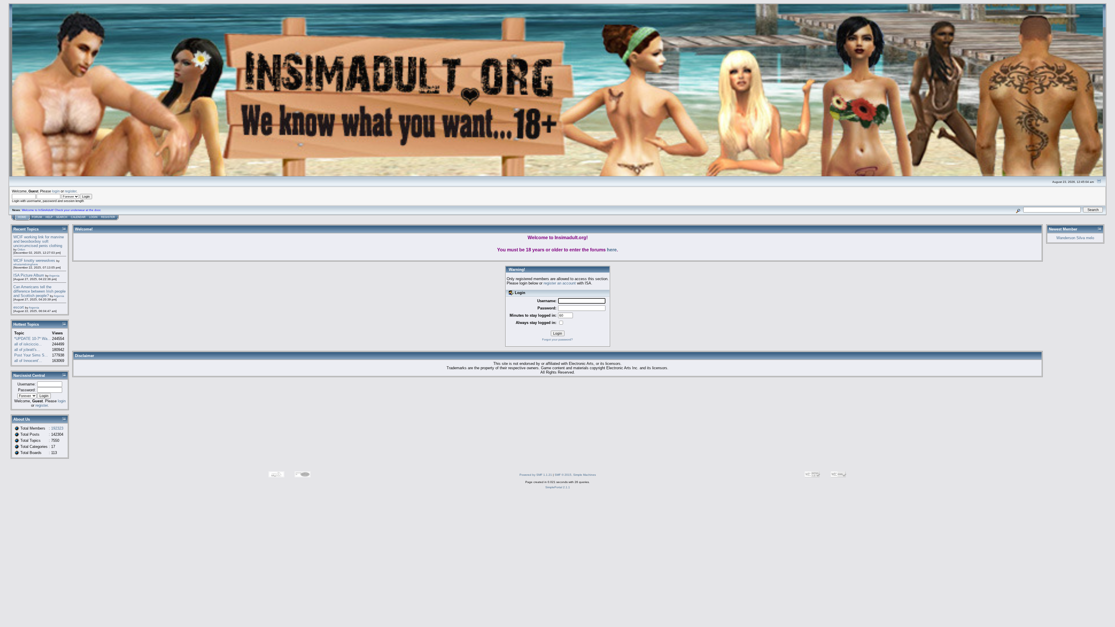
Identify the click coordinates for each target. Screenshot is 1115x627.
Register (108, 217)
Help (49, 217)
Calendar (78, 217)
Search (61, 217)
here (612, 249)
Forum (37, 217)
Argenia (54, 275)
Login (93, 217)
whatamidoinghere (25, 264)
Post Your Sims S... (31, 355)
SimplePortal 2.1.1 (557, 487)
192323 (57, 428)
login (56, 191)
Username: (26, 384)
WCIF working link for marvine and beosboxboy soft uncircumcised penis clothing (38, 241)
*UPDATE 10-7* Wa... (32, 338)
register (70, 191)
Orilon (21, 249)
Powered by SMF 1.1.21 (535, 474)
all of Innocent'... (28, 360)
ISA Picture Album (28, 275)
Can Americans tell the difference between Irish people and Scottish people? (39, 291)
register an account (560, 283)
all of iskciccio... (28, 344)
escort (18, 307)
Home (22, 217)
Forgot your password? (557, 339)
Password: (27, 390)
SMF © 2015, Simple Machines (575, 474)
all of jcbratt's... (27, 349)
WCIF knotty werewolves (34, 260)
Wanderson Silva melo (1075, 238)
